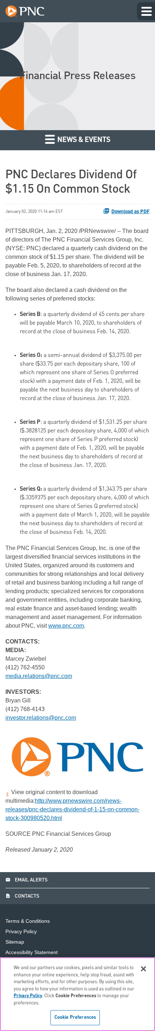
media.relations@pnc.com (38, 676)
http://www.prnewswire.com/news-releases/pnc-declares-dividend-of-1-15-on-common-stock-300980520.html (72, 809)
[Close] (143, 969)
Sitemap (14, 942)
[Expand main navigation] (146, 11)
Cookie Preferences (75, 1017)
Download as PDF (130, 211)
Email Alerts (26, 880)
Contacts (22, 896)
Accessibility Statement (31, 952)
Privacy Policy (21, 931)
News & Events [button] (83, 140)
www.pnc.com (66, 626)
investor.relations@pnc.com (40, 718)
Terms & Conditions (27, 921)
